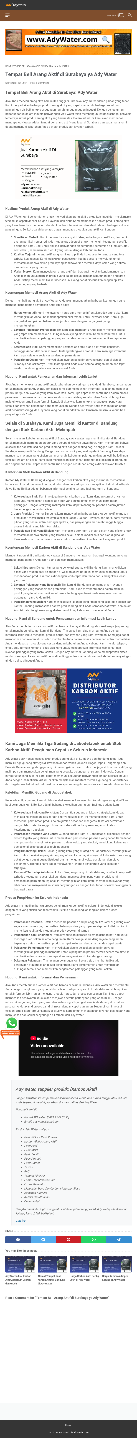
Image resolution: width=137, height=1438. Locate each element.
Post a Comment (39, 82)
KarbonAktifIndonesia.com (73, 1432)
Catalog (20, 1220)
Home (68, 1425)
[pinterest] (68, 1239)
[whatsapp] (93, 1239)
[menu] (9, 15)
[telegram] (119, 1239)
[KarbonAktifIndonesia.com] (18, 5)
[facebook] (18, 1239)
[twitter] (43, 1239)
